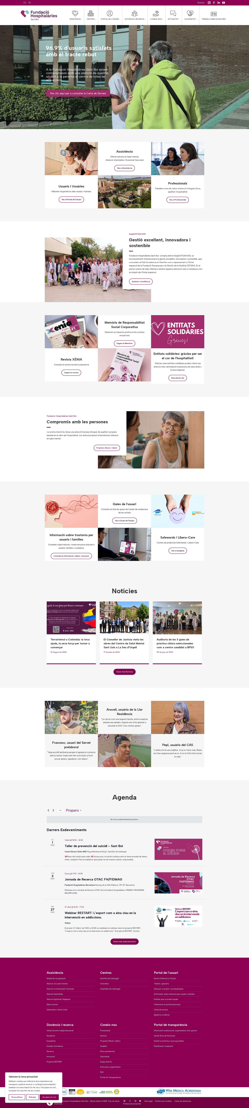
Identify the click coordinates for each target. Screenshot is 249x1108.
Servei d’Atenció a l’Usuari (165, 978)
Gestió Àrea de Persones (164, 1036)
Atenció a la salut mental (57, 984)
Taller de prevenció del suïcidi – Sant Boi (94, 846)
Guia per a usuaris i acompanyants (168, 989)
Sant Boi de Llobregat (109, 978)
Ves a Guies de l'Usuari (124, 521)
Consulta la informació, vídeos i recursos (71, 556)
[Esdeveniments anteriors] (48, 810)
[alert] (124, 819)
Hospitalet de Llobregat (110, 989)
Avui (60, 810)
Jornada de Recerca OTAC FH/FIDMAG (93, 879)
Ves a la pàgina (177, 551)
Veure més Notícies (124, 672)
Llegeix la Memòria (125, 343)
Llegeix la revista (71, 373)
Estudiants (51, 1041)
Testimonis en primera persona (167, 1004)
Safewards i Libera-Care (57, 1010)
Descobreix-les (177, 378)
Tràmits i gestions (161, 984)
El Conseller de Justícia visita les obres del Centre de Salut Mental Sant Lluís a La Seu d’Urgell (124, 643)
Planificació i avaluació (163, 1046)
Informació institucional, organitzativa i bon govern (175, 1031)
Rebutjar (32, 1097)
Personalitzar (17, 1097)
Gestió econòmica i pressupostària (169, 1041)
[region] (33, 1087)
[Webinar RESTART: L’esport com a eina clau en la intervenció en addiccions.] (178, 916)
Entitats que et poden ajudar (166, 999)
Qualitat (103, 1046)
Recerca (50, 1051)
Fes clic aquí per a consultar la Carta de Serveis (78, 93)
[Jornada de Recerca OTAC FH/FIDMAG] (178, 882)
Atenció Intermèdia (55, 994)
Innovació (51, 1056)
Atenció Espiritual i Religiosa (58, 999)
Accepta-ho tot (49, 1097)
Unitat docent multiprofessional (60, 1031)
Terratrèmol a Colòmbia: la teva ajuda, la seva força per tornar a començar (70, 643)
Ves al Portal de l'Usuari (71, 199)
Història (103, 1036)
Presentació (105, 1031)
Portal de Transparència (110, 1077)
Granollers (104, 984)
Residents (51, 1036)
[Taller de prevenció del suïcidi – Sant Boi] (178, 849)
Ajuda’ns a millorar (162, 1015)
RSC (102, 1072)
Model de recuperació (56, 978)
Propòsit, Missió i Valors (106, 448)
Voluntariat (104, 1056)
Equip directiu (106, 1062)
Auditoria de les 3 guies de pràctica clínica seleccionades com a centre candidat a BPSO (175, 643)
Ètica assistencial (107, 1051)
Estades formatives (55, 1046)
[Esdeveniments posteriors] (53, 810)
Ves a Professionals (177, 200)
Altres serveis (52, 1004)
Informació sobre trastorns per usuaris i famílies (174, 994)
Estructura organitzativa (110, 1067)
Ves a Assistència (124, 168)
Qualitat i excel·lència (141, 281)
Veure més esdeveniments (124, 941)
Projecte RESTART (54, 1062)
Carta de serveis (161, 1010)
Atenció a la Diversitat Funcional (60, 989)
